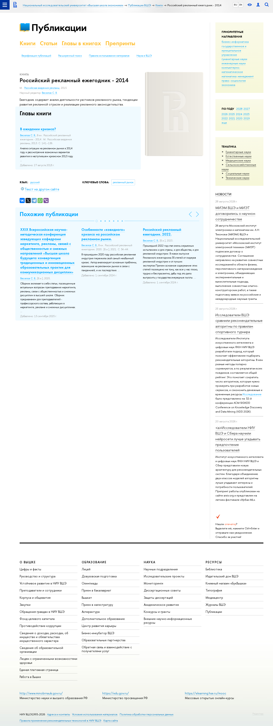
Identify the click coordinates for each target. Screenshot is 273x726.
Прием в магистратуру (97, 605)
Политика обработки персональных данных (146, 714)
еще (224, 122)
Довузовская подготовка (99, 576)
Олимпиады (90, 583)
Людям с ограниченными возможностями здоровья (48, 661)
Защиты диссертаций (158, 598)
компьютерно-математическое (232, 70)
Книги (28, 43)
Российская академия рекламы (42, 88)
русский (35, 182)
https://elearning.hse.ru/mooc (205, 693)
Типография (214, 590)
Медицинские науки (238, 160)
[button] (96, 221)
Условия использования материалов (95, 714)
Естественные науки (238, 156)
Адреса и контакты (58, 714)
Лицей (86, 569)
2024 (239, 114)
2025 (232, 114)
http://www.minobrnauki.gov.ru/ (41, 693)
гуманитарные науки (234, 59)
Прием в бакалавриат (96, 590)
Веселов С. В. (49, 93)
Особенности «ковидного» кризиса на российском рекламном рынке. (103, 234)
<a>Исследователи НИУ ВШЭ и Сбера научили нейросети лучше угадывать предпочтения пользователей (237, 438)
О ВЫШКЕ (28, 562)
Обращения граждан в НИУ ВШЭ (42, 612)
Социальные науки (237, 173)
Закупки (25, 605)
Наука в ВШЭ (144, 55)
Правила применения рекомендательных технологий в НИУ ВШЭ (60, 720)
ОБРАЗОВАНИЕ (94, 562)
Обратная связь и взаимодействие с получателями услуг (107, 649)
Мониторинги (153, 583)
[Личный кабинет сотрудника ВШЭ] (258, 5)
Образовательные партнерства (103, 640)
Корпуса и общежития (35, 598)
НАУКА (149, 562)
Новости (223, 194)
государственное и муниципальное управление (234, 50)
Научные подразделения (161, 569)
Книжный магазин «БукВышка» (226, 583)
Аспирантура (91, 612)
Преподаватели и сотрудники (41, 590)
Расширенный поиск (70, 55)
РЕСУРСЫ (214, 562)
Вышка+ (87, 598)
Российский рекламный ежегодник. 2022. (162, 232)
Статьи (48, 43)
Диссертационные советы (162, 590)
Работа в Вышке (30, 677)
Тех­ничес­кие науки (237, 178)
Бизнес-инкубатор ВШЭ (98, 633)
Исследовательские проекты (164, 576)
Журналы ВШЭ (216, 605)
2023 (246, 114)
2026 (225, 114)
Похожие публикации (49, 214)
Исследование (252, 394)
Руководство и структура (37, 576)
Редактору (258, 713)
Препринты (120, 43)
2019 (247, 118)
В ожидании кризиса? (38, 129)
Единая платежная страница (39, 670)
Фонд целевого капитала (37, 619)
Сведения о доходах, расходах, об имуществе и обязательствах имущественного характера (44, 637)
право (225, 80)
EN (240, 4)
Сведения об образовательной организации (41, 650)
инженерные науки (234, 63)
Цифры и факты (30, 569)
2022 (225, 118)
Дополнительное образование (103, 619)
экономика (228, 85)
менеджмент (246, 76)
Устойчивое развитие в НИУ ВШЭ (43, 583)
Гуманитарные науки (238, 152)
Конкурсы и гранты (157, 612)
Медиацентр (214, 598)
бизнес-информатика (235, 42)
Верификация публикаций (36, 55)
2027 (247, 109)
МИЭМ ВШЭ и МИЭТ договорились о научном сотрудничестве (235, 213)
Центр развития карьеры (99, 626)
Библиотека (214, 569)
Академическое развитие (161, 605)
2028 (239, 109)
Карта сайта (110, 720)
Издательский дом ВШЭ (222, 576)
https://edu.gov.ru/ (115, 693)
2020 (239, 118)
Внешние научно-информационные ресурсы (168, 621)
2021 (232, 118)
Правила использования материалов (109, 55)
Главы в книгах (81, 43)
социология (238, 80)
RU (235, 4)
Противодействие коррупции (40, 626)
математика (229, 76)
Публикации (59, 27)
